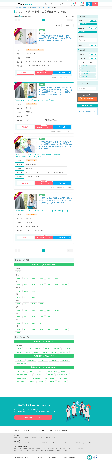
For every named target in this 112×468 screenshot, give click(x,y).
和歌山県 (57, 310)
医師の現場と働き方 (52, 448)
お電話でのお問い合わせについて (92, 0)
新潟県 (18, 291)
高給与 (31, 371)
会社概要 (40, 457)
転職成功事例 (78, 442)
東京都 (56, 284)
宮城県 (33, 278)
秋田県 (41, 278)
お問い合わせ (48, 430)
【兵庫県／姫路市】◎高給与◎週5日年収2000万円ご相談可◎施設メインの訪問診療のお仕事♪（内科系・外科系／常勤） (55, 38)
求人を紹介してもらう (43, 73)
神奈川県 (64, 284)
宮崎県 (56, 329)
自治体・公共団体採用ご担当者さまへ (60, 0)
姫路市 (44, 7)
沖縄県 (18, 333)
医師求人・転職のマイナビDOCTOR (22, 7)
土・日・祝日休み (39, 374)
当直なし (40, 371)
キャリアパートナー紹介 (60, 442)
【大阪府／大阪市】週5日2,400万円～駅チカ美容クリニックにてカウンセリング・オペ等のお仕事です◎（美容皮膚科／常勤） (55, 200)
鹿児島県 (64, 329)
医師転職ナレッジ (40, 448)
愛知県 (33, 304)
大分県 (48, 329)
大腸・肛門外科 (64, 352)
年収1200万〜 (31, 360)
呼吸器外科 (56, 348)
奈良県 (48, 310)
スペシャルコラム (63, 448)
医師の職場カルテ (40, 450)
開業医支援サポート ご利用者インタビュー (57, 450)
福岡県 (18, 329)
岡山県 (33, 316)
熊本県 (41, 329)
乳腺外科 (19, 352)
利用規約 (26, 430)
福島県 (56, 278)
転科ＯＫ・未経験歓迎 (50, 378)
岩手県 (26, 278)
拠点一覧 (77, 0)
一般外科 (19, 348)
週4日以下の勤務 (86, 71)
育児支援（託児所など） (22, 378)
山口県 (48, 316)
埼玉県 (41, 284)
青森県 (18, 278)
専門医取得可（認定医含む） (24, 374)
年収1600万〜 (54, 360)
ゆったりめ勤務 (63, 378)
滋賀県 (18, 310)
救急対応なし (64, 371)
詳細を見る (62, 72)
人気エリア (31, 381)
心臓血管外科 (66, 348)
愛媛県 (33, 323)
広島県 (41, 316)
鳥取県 (18, 316)
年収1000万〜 (20, 360)
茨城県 (18, 284)
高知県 (41, 323)
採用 (59, 457)
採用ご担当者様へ (17, 430)
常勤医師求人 (34, 7)
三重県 (41, 304)
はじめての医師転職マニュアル (45, 442)
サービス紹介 (17, 442)
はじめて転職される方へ (29, 442)
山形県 (48, 278)
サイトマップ (57, 430)
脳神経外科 (38, 348)
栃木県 (26, 284)
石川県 (26, 297)
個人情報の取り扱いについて (37, 430)
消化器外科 (28, 348)
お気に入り (26, 72)
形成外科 (27, 352)
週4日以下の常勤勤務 (51, 371)
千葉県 (48, 284)
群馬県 (33, 284)
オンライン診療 (62, 381)
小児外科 (54, 352)
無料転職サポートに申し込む (33, 417)
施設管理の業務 (36, 378)
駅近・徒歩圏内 (20, 381)
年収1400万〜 (42, 360)
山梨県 (26, 291)
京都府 (26, 310)
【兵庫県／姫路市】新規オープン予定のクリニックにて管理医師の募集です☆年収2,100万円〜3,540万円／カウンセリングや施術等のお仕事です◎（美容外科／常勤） (55, 91)
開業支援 (64, 430)
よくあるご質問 (87, 442)
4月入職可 (50, 374)
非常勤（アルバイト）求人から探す (34, 437)
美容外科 (49, 7)
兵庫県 (39, 7)
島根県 (26, 316)
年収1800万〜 (65, 360)
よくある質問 (83, 0)
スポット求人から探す (50, 437)
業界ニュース (72, 448)
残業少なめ (84, 76)
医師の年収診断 (18, 450)
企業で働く (41, 381)
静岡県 (26, 304)
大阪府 (33, 310)
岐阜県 (18, 304)
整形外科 (47, 348)
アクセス (45, 457)
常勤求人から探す (18, 437)
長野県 (33, 291)
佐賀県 (26, 329)
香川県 (26, 323)
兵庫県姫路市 (84, 24)
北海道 (18, 271)
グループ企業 (65, 457)
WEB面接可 (51, 381)
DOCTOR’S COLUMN (28, 448)
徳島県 (18, 323)
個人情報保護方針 (72, 457)
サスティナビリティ (53, 457)
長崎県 (33, 329)
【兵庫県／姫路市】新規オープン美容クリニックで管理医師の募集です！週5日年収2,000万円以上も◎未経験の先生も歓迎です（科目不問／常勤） (55, 145)
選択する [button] (92, 20)
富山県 (18, 297)
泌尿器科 (36, 352)
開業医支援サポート (83, 448)
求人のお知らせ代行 (29, 450)
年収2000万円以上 (21, 363)
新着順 (67, 25)
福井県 (33, 297)
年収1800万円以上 (21, 371)
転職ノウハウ (17, 448)
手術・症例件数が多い (62, 374)
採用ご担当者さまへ (71, 0)
